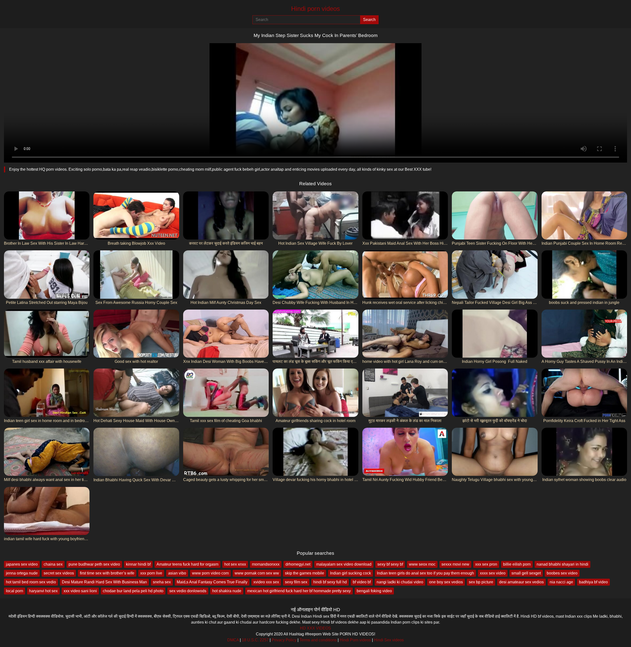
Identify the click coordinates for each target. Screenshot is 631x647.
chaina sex (53, 564)
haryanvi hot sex (43, 591)
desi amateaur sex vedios (521, 582)
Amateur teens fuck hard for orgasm (187, 564)
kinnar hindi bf (138, 564)
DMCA (233, 640)
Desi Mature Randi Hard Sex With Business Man (104, 582)
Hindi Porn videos (355, 640)
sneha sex (162, 582)
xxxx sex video (493, 573)
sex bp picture (481, 582)
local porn (14, 591)
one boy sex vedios (446, 582)
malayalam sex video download (343, 564)
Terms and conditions (318, 640)
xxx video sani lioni (80, 591)
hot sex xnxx (235, 564)
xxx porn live (151, 573)
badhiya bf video (593, 582)
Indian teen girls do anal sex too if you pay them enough (425, 573)
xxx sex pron (486, 564)
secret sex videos (59, 573)
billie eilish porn (517, 564)
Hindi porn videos (315, 8)
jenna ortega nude (22, 573)
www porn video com (210, 573)
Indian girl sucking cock (350, 573)
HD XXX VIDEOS (315, 628)
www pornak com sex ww (257, 573)
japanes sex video (22, 564)
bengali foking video (374, 591)
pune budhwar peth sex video (94, 564)
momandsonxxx (266, 564)
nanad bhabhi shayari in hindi (562, 564)
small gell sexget (526, 573)
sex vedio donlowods (187, 591)
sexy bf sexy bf (390, 564)
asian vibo (177, 573)
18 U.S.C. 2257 (255, 640)
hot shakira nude (226, 591)
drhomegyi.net (297, 564)
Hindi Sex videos (389, 640)
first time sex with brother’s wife (107, 573)
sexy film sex (296, 582)
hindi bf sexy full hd (330, 582)
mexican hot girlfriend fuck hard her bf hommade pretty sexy (299, 591)
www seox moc (422, 564)
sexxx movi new (455, 564)
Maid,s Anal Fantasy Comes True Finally (212, 582)
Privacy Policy (284, 640)
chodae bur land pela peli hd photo (133, 591)
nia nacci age (561, 582)
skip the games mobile (304, 573)
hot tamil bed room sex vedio (31, 582)
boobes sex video (562, 573)
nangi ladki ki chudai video (400, 582)
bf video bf (362, 582)
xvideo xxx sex (266, 582)
